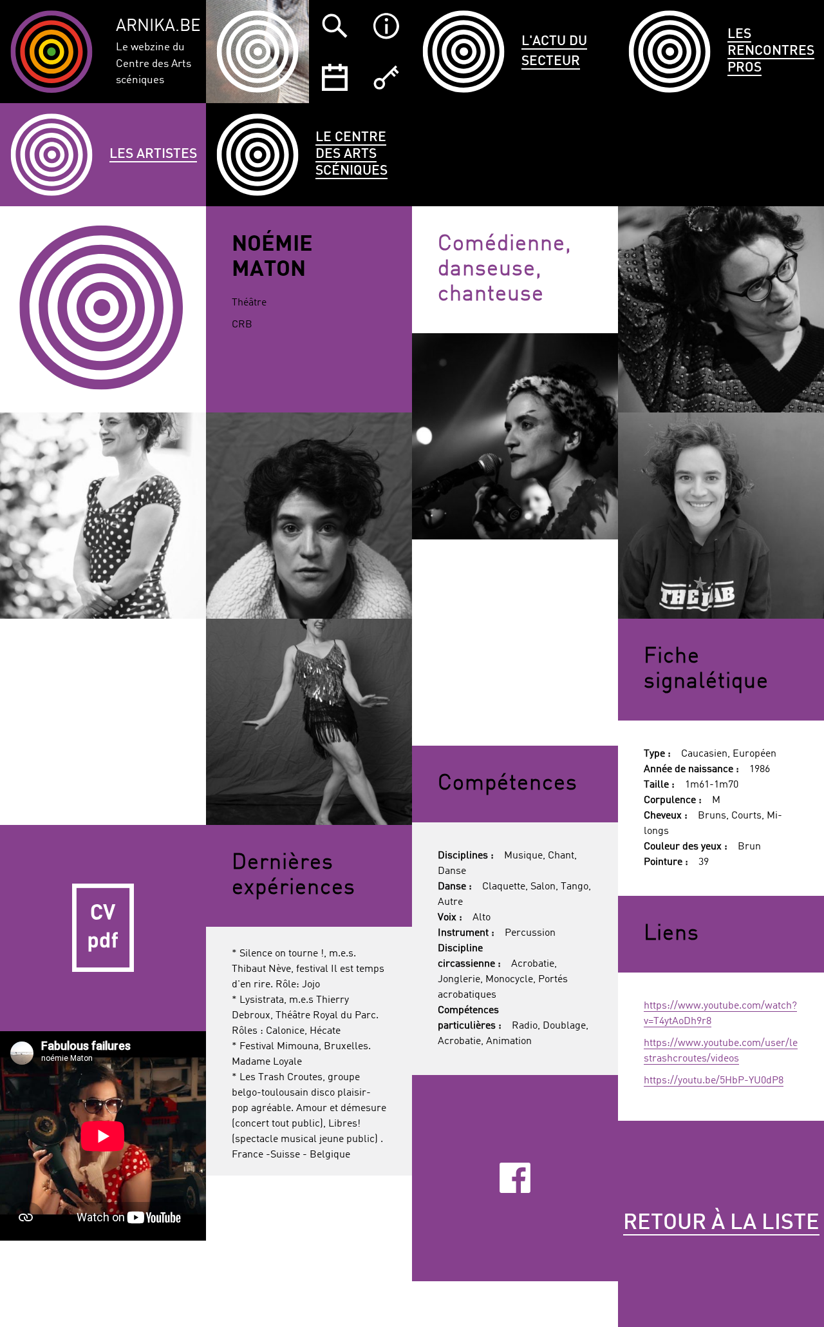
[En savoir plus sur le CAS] (386, 26)
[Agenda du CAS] (334, 77)
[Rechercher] (334, 26)
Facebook (515, 1178)
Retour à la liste (721, 1223)
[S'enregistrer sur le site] (386, 77)
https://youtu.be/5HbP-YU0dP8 (713, 1081)
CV (103, 928)
